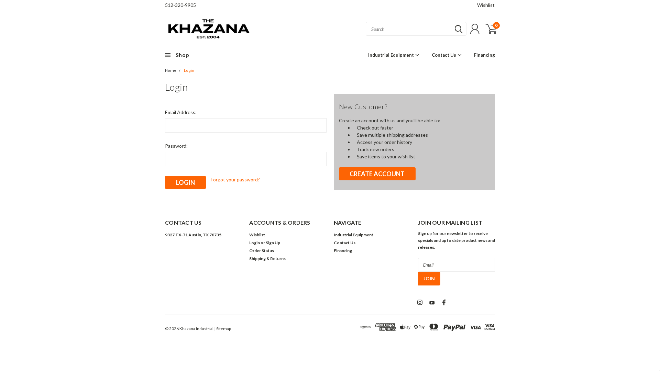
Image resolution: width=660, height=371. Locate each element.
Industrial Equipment (391, 55)
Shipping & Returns (267, 258)
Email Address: (181, 112)
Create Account (377, 174)
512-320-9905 (180, 5)
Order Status (261, 250)
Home (170, 70)
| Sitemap (222, 328)
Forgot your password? (235, 179)
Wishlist (486, 5)
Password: (176, 146)
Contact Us (444, 55)
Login (189, 70)
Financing (484, 55)
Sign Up (273, 242)
